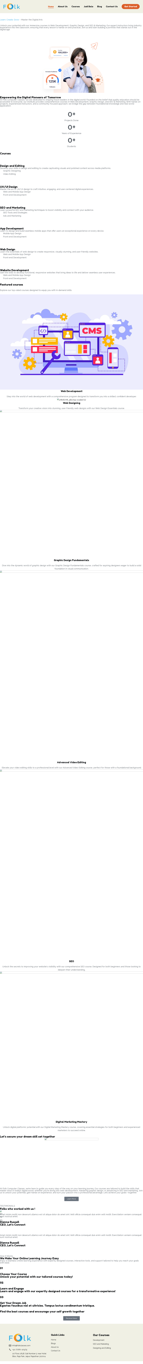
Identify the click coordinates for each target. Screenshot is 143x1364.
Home (51, 6)
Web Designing (71, 403)
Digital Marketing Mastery (71, 1121)
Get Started (130, 6)
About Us (62, 6)
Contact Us (112, 6)
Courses (76, 6)
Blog (99, 6)
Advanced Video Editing (71, 762)
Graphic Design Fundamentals (71, 560)
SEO (71, 961)
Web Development (71, 391)
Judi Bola (88, 6)
